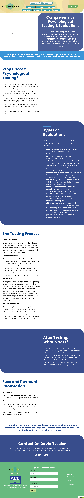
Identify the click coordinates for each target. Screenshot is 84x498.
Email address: (34, 483)
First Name (33, 471)
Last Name (33, 477)
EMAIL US (71, 484)
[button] (12, 473)
